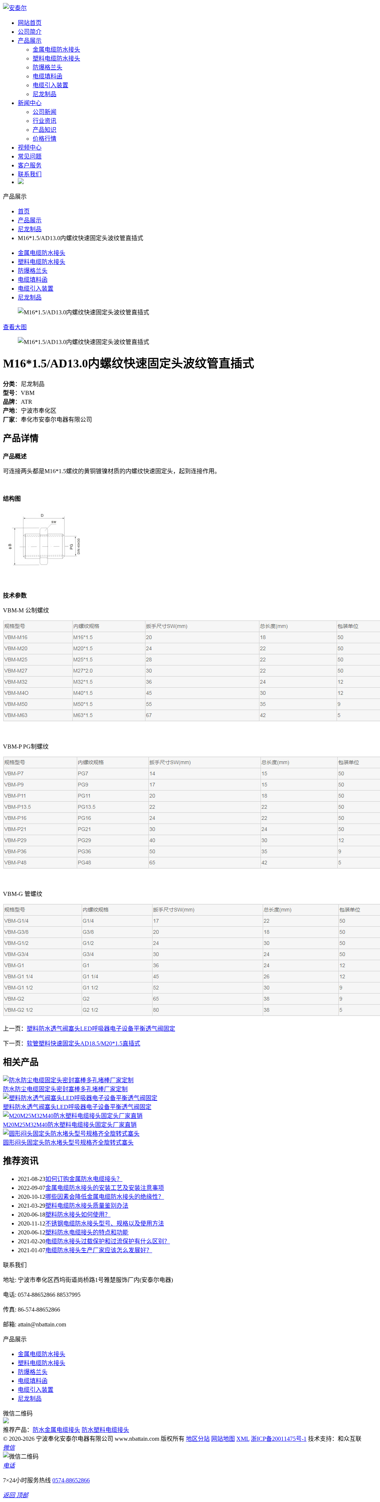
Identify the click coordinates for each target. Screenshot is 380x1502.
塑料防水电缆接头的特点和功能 (86, 1232)
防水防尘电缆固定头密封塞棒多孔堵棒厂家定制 (65, 1089)
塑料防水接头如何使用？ (78, 1214)
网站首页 (30, 23)
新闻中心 (30, 103)
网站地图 (223, 1439)
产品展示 (30, 40)
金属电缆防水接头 (56, 49)
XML (242, 1439)
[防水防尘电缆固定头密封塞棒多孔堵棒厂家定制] (68, 1080)
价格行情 (44, 138)
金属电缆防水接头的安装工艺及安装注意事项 (104, 1188)
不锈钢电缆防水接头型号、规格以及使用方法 (104, 1223)
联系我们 (30, 174)
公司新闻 (44, 112)
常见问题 (30, 156)
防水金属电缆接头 (56, 1430)
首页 (24, 211)
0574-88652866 (71, 1480)
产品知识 (44, 130)
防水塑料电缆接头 (105, 1430)
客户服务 (30, 165)
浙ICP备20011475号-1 (279, 1439)
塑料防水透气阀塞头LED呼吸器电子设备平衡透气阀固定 (101, 1028)
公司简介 (30, 32)
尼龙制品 (44, 94)
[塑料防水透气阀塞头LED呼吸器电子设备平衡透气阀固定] (80, 1098)
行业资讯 (44, 121)
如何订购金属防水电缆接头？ (83, 1179)
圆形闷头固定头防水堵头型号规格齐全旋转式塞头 (68, 1142)
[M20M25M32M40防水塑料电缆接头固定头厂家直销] (72, 1116)
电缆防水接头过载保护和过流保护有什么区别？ (107, 1241)
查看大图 (15, 327)
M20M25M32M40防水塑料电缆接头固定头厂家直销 (70, 1125)
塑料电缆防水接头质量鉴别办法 (86, 1205)
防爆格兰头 (47, 67)
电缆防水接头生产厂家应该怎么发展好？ (98, 1250)
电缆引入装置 (50, 85)
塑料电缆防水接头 (56, 58)
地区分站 (198, 1439)
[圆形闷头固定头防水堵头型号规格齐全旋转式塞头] (71, 1133)
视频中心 (30, 147)
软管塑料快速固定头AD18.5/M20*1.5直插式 (83, 1043)
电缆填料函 (47, 76)
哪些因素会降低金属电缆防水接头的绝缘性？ (104, 1197)
